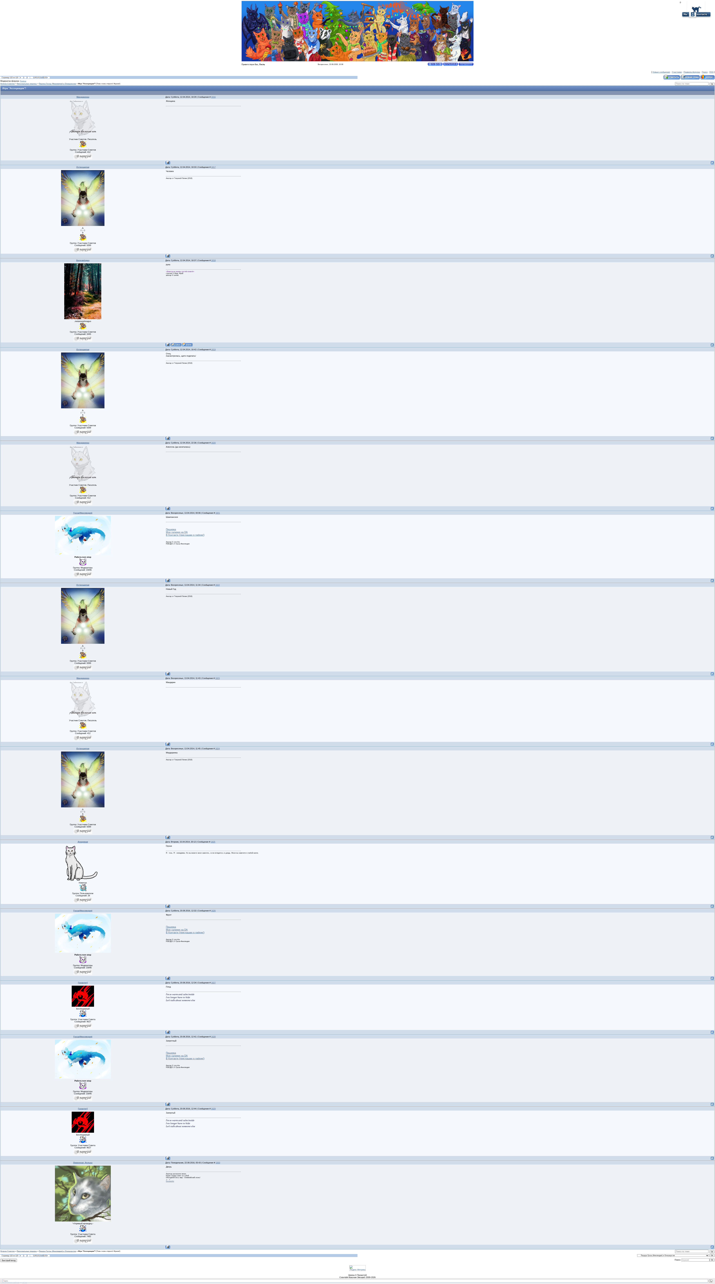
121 (38, 78)
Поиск (705, 72)
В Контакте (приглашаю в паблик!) (185, 535)
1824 (217, 748)
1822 (217, 585)
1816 (213, 97)
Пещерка (171, 529)
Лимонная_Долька (82, 1163)
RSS (711, 72)
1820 (213, 443)
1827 (213, 983)
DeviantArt (170, 1181)
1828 (213, 1037)
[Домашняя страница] (187, 344)
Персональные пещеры (27, 84)
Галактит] (83, 983)
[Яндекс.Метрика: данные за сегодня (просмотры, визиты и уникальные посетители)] (357, 1268)
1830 (218, 1163)
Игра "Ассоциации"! (87, 84)
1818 (213, 260)
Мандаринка (83, 97)
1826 (213, 911)
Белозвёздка (82, 260)
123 (45, 78)
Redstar (23, 81)
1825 (213, 842)
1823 (217, 678)
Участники (677, 72)
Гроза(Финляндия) (82, 513)
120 (35, 78)
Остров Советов (7, 84)
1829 (213, 1109)
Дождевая (83, 842)
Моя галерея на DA (177, 532)
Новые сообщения (661, 72)
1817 (213, 167)
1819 (213, 349)
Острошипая (82, 167)
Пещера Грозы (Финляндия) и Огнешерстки (57, 84)
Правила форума (692, 72)
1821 (217, 513)
